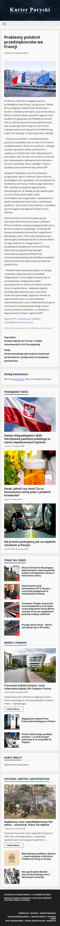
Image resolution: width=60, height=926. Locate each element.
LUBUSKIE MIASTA (37, 917)
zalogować (20, 379)
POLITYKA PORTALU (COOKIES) (17, 900)
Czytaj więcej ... (14, 709)
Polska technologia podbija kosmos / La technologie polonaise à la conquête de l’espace (12, 740)
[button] (4, 24)
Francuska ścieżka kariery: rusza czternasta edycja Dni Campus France (27, 687)
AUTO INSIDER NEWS (14, 921)
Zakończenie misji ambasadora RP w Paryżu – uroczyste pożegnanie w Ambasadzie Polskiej (12, 591)
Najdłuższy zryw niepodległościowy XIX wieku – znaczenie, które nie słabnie (28, 823)
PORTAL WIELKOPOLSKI (35, 921)
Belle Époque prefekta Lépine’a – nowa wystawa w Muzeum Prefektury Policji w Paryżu (12, 858)
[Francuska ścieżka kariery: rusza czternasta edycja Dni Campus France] (30, 665)
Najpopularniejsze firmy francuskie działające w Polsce (12, 722)
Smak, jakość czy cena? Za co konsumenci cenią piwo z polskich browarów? (27, 492)
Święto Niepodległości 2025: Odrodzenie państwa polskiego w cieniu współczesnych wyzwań (27, 439)
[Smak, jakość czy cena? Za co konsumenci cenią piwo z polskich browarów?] (30, 467)
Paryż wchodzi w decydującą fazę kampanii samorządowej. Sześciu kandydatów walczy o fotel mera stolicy (12, 573)
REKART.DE (51, 921)
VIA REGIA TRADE (51, 918)
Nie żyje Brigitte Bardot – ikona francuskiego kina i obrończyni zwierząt (12, 876)
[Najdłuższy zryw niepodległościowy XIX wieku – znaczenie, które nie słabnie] (30, 801)
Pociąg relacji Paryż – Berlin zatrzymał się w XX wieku (12, 628)
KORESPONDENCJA (48, 913)
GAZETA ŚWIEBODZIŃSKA (18, 917)
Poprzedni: (23, 341)
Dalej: (26, 355)
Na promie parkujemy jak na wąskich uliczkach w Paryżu (30, 543)
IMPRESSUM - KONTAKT (28, 913)
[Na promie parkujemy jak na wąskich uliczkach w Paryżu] (30, 520)
